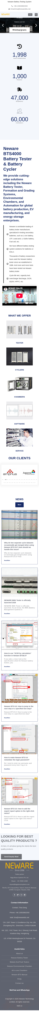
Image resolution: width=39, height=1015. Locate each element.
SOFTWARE (19, 424)
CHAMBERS (19, 397)
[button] (19, 30)
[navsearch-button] (36, 14)
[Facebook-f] (14, 895)
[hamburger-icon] (30, 14)
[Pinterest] (24, 895)
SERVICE (20, 451)
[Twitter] (18, 895)
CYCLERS (19, 370)
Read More (7, 560)
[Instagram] (21, 895)
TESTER (19, 343)
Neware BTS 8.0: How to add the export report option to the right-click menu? (19, 811)
